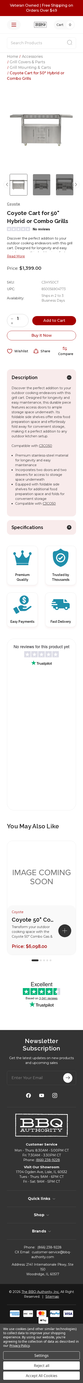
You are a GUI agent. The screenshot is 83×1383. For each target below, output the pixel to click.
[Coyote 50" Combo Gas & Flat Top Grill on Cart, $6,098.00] (41, 878)
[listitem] (41, 897)
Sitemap (52, 1297)
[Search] (69, 43)
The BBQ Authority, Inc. (40, 1292)
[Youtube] (41, 1095)
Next (76, 184)
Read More (16, 256)
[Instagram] (54, 1095)
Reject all (41, 1365)
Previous (7, 184)
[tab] (35, 960)
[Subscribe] (67, 1078)
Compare (65, 354)
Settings (41, 1355)
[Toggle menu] (14, 25)
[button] (64, 930)
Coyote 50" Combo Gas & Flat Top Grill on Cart (35, 919)
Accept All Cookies (41, 1375)
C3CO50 (45, 446)
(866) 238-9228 (48, 1160)
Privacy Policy (19, 1345)
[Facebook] (28, 1095)
